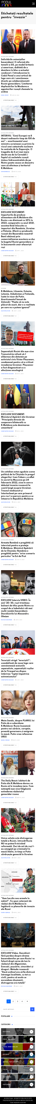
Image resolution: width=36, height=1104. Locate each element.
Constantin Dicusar (7, 250)
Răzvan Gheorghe (6, 619)
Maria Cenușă (5, 740)
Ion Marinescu (5, 171)
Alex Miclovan (5, 310)
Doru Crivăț (5, 95)
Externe (3, 288)
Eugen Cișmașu (5, 912)
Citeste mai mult (8, 100)
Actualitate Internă (7, 56)
